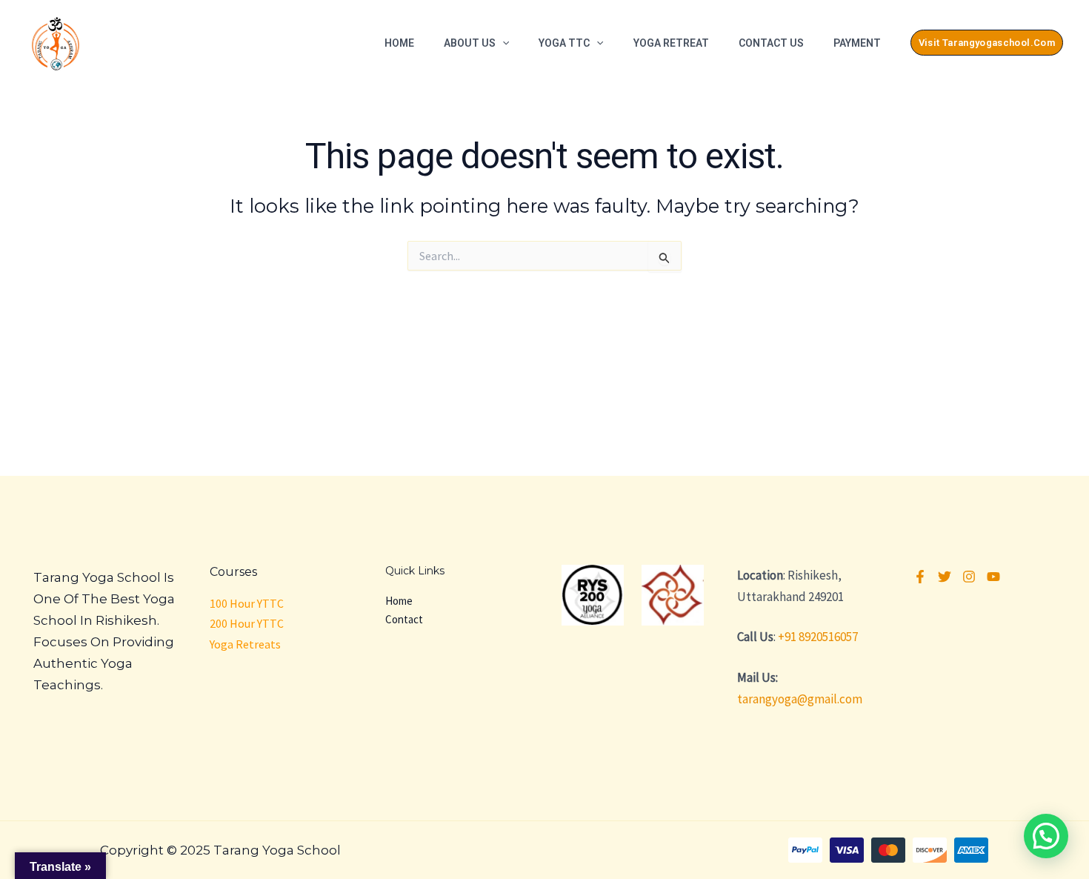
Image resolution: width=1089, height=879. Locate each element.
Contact (404, 619)
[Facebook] (920, 576)
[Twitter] (944, 576)
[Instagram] (969, 576)
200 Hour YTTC (247, 623)
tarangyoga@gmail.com (799, 699)
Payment (857, 43)
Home (399, 43)
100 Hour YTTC (247, 603)
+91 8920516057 (818, 636)
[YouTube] (993, 576)
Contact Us (771, 43)
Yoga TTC (564, 43)
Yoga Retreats (245, 644)
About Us (470, 43)
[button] (502, 43)
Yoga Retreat (671, 43)
